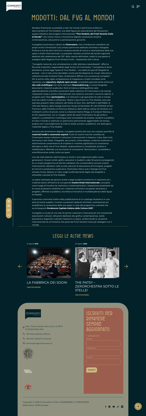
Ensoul (46, 405)
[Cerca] (8, 215)
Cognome (91, 348)
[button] (20, 266)
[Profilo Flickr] (122, 407)
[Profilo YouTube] (114, 406)
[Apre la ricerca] (133, 6)
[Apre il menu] (138, 6)
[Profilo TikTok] (118, 407)
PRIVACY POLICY (28, 405)
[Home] (8, 201)
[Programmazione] (8, 206)
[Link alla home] (14, 7)
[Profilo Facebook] (105, 407)
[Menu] (8, 210)
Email (89, 357)
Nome (89, 339)
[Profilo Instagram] (109, 407)
